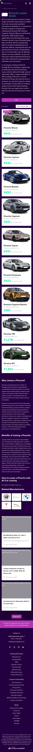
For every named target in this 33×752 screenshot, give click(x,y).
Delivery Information (16, 700)
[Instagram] (18, 647)
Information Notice (16, 695)
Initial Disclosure (16, 682)
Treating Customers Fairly (16, 685)
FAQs (16, 662)
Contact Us (16, 711)
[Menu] (30, 3)
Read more (16, 616)
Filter (16, 100)
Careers (16, 716)
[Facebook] (10, 647)
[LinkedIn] (23, 647)
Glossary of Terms (16, 664)
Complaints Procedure (16, 693)
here (19, 485)
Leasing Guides (16, 659)
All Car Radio (16, 718)
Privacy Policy (16, 688)
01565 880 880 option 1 (16, 636)
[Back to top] (31, 750)
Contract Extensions (16, 675)
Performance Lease (16, 672)
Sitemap (16, 723)
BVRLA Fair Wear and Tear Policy (16, 698)
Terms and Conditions (16, 690)
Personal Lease (16, 667)
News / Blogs (16, 713)
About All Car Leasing (16, 708)
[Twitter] (14, 647)
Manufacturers (16, 657)
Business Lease (16, 670)
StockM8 (16, 721)
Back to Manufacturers (10, 8)
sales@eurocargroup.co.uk (16, 642)
